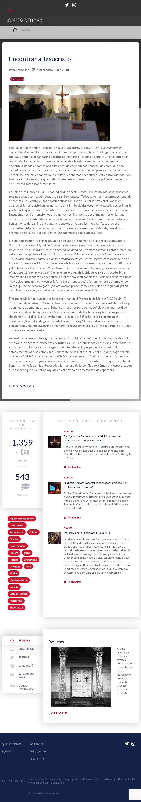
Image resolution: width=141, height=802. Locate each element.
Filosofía (14, 552)
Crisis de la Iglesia (19, 593)
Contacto (37, 758)
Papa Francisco (17, 79)
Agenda (68, 528)
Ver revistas (59, 713)
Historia (14, 559)
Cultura (33, 532)
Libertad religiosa (19, 580)
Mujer (27, 552)
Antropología (16, 532)
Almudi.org (27, 385)
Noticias (68, 431)
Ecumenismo (30, 559)
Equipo (7, 751)
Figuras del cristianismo (22, 518)
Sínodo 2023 (16, 607)
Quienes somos (12, 744)
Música (13, 573)
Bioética (14, 539)
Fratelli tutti (16, 600)
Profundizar (74, 467)
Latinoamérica (17, 525)
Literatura (15, 566)
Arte (28, 566)
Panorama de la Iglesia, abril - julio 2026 (87, 532)
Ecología (14, 587)
